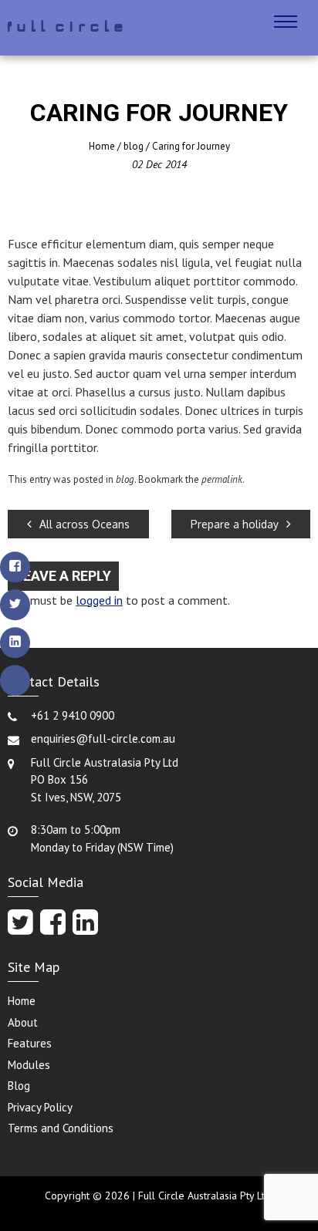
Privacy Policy (40, 1107)
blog (133, 146)
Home (102, 146)
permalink (221, 479)
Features (30, 1043)
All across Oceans (84, 524)
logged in (99, 600)
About (23, 1022)
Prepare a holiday (235, 524)
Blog (19, 1085)
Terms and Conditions (60, 1128)
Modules (29, 1064)
